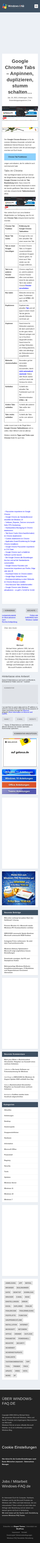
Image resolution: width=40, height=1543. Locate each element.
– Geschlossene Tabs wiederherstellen (18, 585)
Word (8, 1375)
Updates (7, 1177)
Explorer (18, 1306)
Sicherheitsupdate (14, 1352)
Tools (6, 1171)
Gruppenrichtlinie (14, 1320)
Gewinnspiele (9, 1127)
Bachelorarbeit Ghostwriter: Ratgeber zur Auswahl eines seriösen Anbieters (19, 1062)
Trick (25, 1366)
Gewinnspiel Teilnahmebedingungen (19, 1535)
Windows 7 (8, 1199)
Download (28, 1292)
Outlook (28, 1334)
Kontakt (24, 1532)
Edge (27, 1297)
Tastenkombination (14, 1362)
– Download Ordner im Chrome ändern (18, 574)
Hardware (7, 1138)
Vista (25, 1371)
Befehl (28, 1283)
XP (15, 1375)
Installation (11, 1325)
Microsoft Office (10, 1149)
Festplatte (11, 1315)
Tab (27, 308)
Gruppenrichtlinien (11, 1132)
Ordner (18, 1334)
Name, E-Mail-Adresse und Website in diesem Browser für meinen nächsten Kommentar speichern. (17, 726)
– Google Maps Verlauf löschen (15, 576)
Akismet (26, 710)
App (20, 1283)
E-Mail (19, 1297)
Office (8, 1334)
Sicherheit (10, 1348)
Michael (20, 645)
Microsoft (10, 1329)
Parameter (10, 1338)
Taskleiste (10, 1357)
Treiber (16, 1366)
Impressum (16, 1532)
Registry (7, 1160)
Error (24, 1301)
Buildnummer (23, 1288)
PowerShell (23, 1338)
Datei (8, 1292)
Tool (8, 1366)
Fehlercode (11, 1311)
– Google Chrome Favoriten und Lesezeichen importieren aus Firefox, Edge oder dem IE (19, 568)
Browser (10, 1288)
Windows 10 (8, 1194)
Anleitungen (23, 98)
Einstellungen (12, 1301)
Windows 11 (8, 1188)
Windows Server (10, 1183)
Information (8, 1143)
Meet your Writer (10, 1059)
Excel (8, 1306)
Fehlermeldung (26, 1311)
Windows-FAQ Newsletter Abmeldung (20, 1538)
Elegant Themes (19, 1526)
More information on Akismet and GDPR (17, 713)
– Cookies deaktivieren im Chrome (16, 539)
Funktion (23, 1315)
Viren (17, 1371)
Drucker (9, 1297)
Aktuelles (7, 1110)
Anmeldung (11, 1283)
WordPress (20, 1529)
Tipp (27, 1362)
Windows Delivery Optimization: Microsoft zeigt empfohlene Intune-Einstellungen (17, 951)
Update (9, 1371)
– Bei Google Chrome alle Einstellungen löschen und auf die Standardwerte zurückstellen (18, 560)
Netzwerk (22, 1329)
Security (7, 1166)
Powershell (8, 1155)
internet (24, 1325)
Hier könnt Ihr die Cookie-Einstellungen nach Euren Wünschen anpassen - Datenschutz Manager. (19, 1461)
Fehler (29, 1306)
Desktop (7, 1121)
